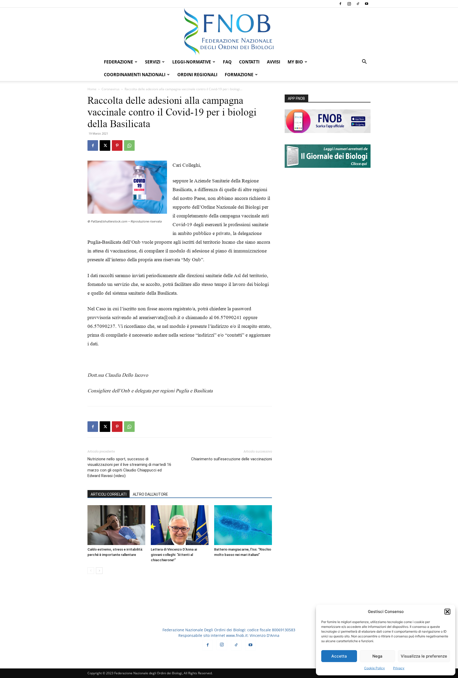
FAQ (227, 62)
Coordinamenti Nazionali (134, 75)
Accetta (339, 656)
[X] (105, 145)
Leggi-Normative (191, 62)
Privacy (398, 668)
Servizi (152, 62)
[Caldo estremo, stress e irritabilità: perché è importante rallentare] (116, 525)
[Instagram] (349, 3)
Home (91, 89)
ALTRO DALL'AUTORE (150, 494)
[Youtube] (367, 3)
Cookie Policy (374, 668)
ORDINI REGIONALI (197, 75)
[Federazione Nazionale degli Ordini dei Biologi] (229, 31)
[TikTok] (358, 3)
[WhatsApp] (129, 145)
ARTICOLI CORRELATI (108, 494)
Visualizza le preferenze (424, 656)
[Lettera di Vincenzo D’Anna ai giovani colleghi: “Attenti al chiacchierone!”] (180, 525)
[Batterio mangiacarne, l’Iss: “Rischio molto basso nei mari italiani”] (243, 525)
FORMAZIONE (239, 75)
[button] (447, 611)
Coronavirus (111, 89)
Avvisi (273, 62)
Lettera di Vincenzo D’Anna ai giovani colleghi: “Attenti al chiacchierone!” (174, 554)
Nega (377, 656)
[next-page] (99, 570)
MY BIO (295, 62)
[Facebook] (340, 3)
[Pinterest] (117, 145)
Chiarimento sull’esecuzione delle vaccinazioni (231, 459)
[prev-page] (90, 570)
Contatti (249, 62)
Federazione (118, 62)
